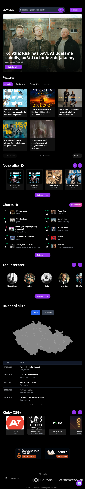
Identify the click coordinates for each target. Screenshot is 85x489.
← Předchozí (9, 155)
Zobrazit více (42, 195)
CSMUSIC (8, 10)
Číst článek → (13, 67)
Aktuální (7, 84)
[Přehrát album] (15, 177)
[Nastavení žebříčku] (16, 204)
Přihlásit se (76, 10)
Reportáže (34, 84)
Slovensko (47, 312)
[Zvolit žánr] (22, 165)
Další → (77, 155)
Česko (35, 312)
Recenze (46, 84)
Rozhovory (20, 84)
